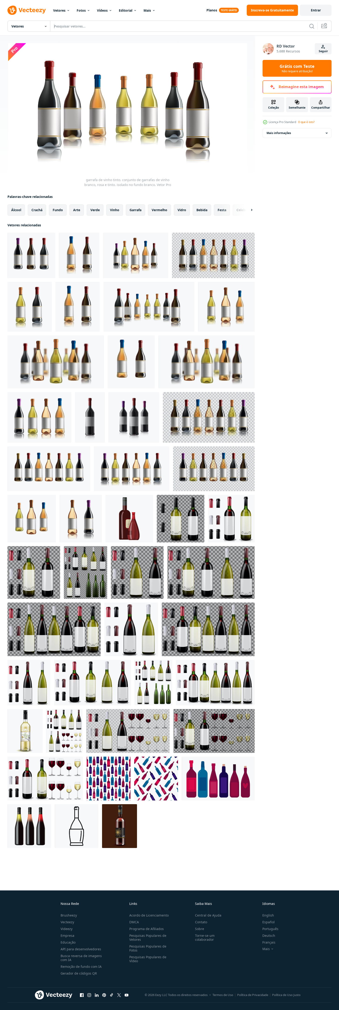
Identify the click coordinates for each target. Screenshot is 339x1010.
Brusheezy (69, 915)
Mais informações (279, 133)
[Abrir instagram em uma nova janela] (89, 995)
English (268, 915)
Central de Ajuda (208, 915)
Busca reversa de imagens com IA (81, 958)
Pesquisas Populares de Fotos (147, 948)
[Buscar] (312, 26)
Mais (147, 10)
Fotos (81, 10)
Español (268, 922)
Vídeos (102, 10)
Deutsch (268, 935)
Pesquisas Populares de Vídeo (147, 959)
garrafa (135, 210)
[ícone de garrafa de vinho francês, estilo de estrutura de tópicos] (76, 826)
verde (95, 210)
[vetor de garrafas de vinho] (31, 255)
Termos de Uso (222, 995)
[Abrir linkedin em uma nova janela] (97, 995)
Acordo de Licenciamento (149, 915)
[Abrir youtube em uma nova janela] (126, 995)
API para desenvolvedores (81, 949)
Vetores (59, 10)
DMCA (134, 922)
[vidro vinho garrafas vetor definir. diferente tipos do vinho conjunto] (218, 778)
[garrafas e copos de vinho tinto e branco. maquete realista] (64, 731)
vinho (114, 210)
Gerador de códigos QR (79, 973)
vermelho (159, 210)
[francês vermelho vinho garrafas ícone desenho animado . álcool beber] (129, 518)
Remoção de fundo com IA (81, 966)
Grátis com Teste (297, 68)
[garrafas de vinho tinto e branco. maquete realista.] (54, 629)
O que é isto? (306, 122)
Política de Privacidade (252, 995)
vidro (182, 210)
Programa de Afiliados (146, 929)
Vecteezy (67, 922)
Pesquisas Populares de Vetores (147, 937)
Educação (68, 942)
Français (268, 942)
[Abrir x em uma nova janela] (119, 995)
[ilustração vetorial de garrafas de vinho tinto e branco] (180, 518)
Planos (211, 10)
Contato (201, 922)
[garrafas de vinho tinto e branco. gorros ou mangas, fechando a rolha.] (211, 572)
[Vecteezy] (26, 10)
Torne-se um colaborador (205, 937)
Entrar (316, 10)
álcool (16, 210)
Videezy (66, 929)
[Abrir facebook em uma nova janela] (82, 995)
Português (270, 929)
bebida (201, 210)
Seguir (323, 51)
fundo (58, 210)
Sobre (199, 929)
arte (76, 210)
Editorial (125, 10)
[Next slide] (247, 210)
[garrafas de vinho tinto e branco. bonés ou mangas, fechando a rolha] (137, 572)
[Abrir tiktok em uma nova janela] (111, 995)
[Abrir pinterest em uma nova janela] (104, 995)
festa (222, 210)
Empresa (67, 935)
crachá (36, 210)
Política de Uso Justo (286, 995)
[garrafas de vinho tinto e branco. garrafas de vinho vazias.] (85, 572)
